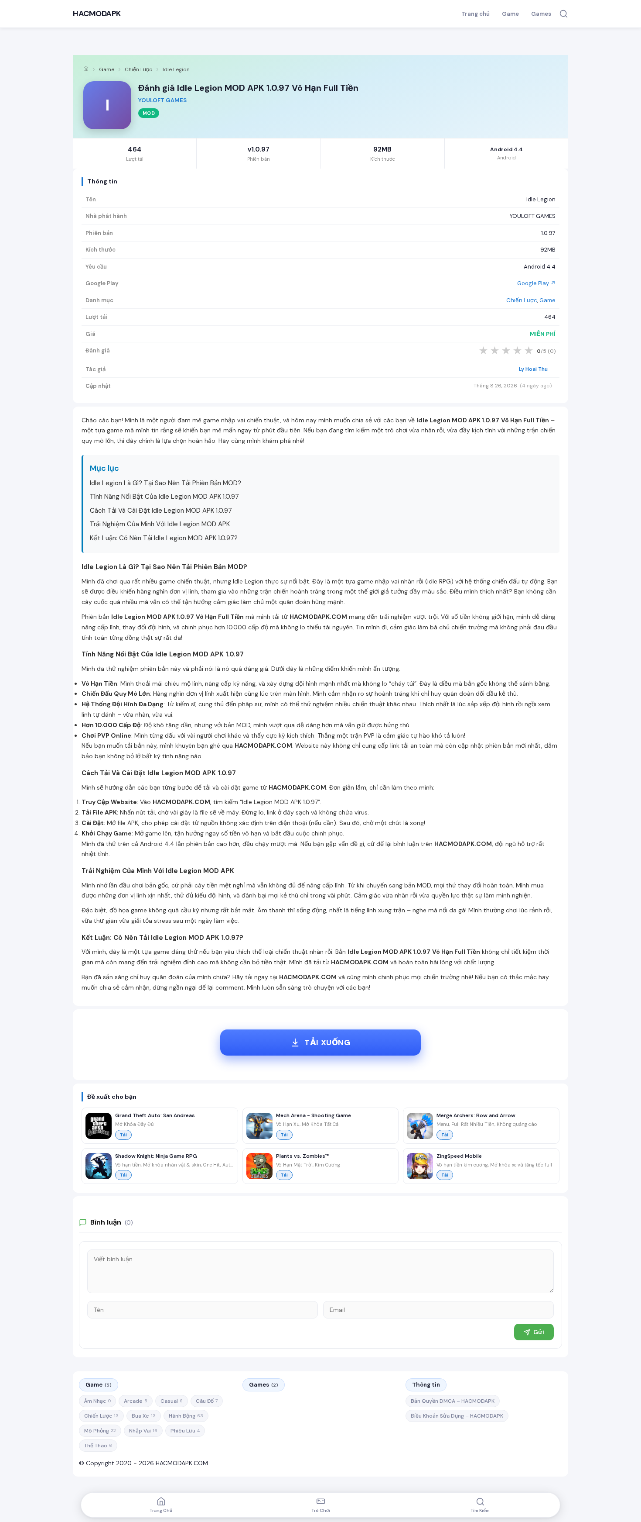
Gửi (538, 1332)
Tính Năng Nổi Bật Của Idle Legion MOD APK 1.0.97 (164, 496)
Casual (171, 1401)
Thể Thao (98, 1445)
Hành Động (186, 1415)
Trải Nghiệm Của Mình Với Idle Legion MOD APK (160, 524)
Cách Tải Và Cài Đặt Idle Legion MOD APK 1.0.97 (161, 510)
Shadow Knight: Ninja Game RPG (156, 1156)
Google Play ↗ (536, 283)
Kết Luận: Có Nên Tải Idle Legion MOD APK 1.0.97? (164, 538)
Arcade (135, 1401)
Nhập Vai (143, 1430)
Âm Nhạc (97, 1401)
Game (510, 13)
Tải (123, 1135)
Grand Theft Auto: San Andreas (155, 1115)
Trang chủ (475, 13)
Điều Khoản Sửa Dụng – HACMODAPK (457, 1415)
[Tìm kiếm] (563, 13)
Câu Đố (207, 1401)
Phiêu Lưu (185, 1430)
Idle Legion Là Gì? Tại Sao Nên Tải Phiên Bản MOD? (165, 483)
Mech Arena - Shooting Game (313, 1115)
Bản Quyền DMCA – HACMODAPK (452, 1401)
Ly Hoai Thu (533, 369)
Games (541, 13)
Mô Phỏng (100, 1430)
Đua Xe (144, 1415)
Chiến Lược (138, 69)
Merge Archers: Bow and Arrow (475, 1115)
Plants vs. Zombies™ (303, 1156)
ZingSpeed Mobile (459, 1156)
